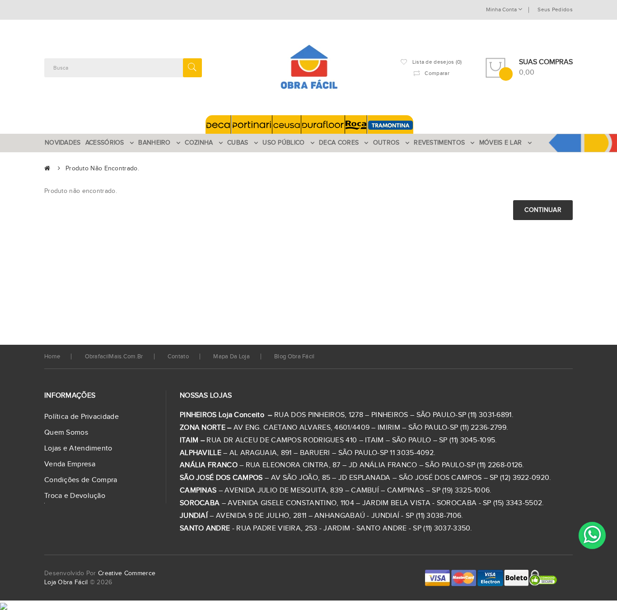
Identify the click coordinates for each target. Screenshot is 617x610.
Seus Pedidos (555, 9)
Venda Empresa (69, 464)
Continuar (542, 210)
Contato (178, 356)
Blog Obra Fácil (294, 356)
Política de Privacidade (81, 417)
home (52, 356)
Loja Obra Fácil (66, 582)
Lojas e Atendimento (78, 448)
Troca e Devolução (74, 496)
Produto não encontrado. (102, 168)
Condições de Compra (80, 480)
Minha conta (502, 9)
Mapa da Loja (231, 356)
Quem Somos (66, 432)
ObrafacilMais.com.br (114, 356)
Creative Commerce (126, 573)
